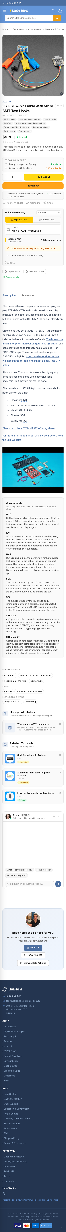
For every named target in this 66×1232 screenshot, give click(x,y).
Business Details (12, 1123)
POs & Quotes (11, 1113)
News (7, 1080)
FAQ (6, 1133)
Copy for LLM (14, 271)
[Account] (53, 11)
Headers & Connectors (29, 119)
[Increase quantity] (19, 177)
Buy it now (33, 185)
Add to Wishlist (15, 203)
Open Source (10, 1066)
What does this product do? (19, 870)
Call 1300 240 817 (13, 1099)
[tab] (19, 220)
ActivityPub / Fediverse (15, 1161)
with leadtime (25, 168)
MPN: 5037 (23, 115)
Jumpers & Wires (40, 127)
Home (5, 29)
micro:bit (8, 1046)
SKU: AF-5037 (9, 115)
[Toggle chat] (59, 816)
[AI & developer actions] (59, 106)
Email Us (34, 947)
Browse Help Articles (35, 963)
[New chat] (54, 816)
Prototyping (9, 131)
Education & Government (16, 1108)
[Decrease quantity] (5, 177)
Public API (9, 1171)
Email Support (11, 1104)
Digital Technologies (14, 1031)
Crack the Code (12, 1070)
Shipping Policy (11, 1138)
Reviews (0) (28, 295)
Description (9, 295)
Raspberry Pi (10, 1036)
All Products (9, 119)
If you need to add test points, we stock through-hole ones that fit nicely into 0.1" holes (31, 361)
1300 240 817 (34, 955)
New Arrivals (50, 119)
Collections (18, 29)
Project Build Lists (12, 1056)
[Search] (57, 18)
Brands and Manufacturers (16, 127)
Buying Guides (11, 1061)
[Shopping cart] (60, 10)
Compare (35, 203)
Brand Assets (10, 1128)
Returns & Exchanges (14, 1143)
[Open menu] (4, 11)
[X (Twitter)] (4, 1193)
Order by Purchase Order (17, 1118)
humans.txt (9, 1181)
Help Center (10, 1094)
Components (34, 29)
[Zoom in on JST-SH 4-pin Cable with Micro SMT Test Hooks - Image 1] (33, 65)
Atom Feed (9, 1166)
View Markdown (36, 271)
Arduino (8, 1041)
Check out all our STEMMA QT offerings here (28, 428)
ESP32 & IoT (10, 1051)
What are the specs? (16, 875)
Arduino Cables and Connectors (30, 123)
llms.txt (7, 1176)
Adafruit (8, 123)
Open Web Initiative (14, 1156)
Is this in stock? (44, 870)
